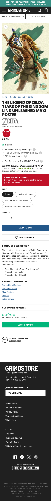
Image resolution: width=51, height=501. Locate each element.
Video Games (8, 299)
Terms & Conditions (14, 416)
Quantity (7, 212)
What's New (10, 420)
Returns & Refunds (13, 407)
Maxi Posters (7, 292)
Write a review (25, 324)
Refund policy (17, 491)
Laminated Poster (25, 194)
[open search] (39, 10)
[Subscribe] (42, 393)
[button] (46, 10)
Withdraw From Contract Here (18, 446)
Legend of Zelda (9, 288)
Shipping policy (34, 493)
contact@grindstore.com (16, 372)
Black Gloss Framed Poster (17, 200)
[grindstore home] (25, 368)
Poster (8, 194)
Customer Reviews (13, 438)
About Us (9, 433)
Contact (9, 429)
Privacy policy (33, 491)
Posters (5, 295)
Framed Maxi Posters (11, 285)
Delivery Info (11, 403)
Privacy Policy (11, 412)
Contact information (25, 496)
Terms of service (17, 493)
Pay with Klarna (12, 442)
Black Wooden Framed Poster (18, 206)
